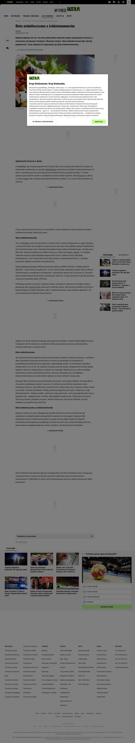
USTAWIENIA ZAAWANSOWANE (43, 121)
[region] (67, 100)
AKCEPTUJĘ (99, 122)
